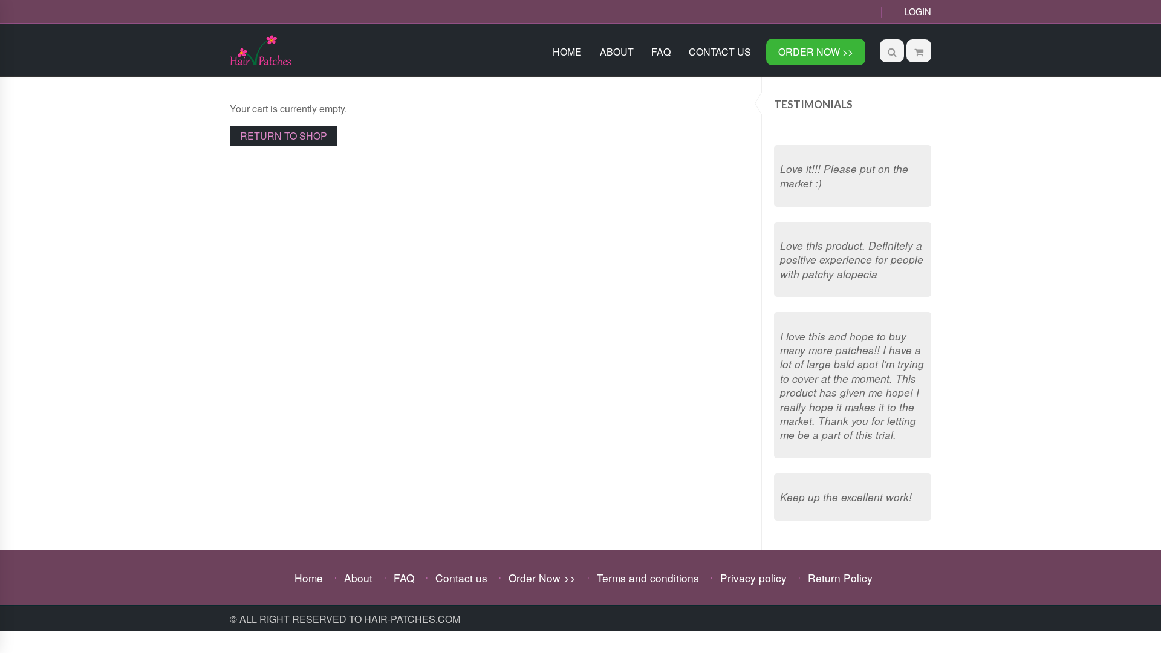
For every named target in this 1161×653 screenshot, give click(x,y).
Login (918, 11)
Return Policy (840, 577)
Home (567, 52)
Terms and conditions (648, 577)
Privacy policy (753, 577)
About (617, 52)
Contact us (720, 52)
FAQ (661, 52)
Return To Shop (283, 136)
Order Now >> (815, 52)
